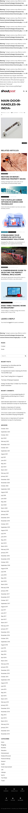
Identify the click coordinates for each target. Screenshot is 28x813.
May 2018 (3, 578)
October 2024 (4, 428)
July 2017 (3, 610)
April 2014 (3, 718)
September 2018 (5, 565)
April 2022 (3, 438)
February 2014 (5, 724)
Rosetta (3, 407)
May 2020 (3, 501)
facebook (6, 790)
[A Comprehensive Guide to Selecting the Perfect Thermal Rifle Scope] (14, 256)
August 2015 (4, 683)
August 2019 (4, 530)
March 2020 (4, 508)
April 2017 (3, 619)
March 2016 (4, 660)
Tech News (4, 778)
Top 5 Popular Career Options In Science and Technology (12, 202)
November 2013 (5, 734)
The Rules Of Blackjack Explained (10, 380)
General (4, 173)
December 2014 (5, 708)
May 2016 (3, 654)
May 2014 (3, 715)
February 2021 (5, 473)
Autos (2, 742)
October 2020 (4, 486)
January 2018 (4, 591)
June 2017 (3, 613)
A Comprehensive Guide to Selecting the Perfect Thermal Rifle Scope (13, 272)
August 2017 (4, 606)
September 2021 (5, 451)
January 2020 (4, 514)
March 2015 (4, 699)
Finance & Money (6, 302)
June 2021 (3, 460)
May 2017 (3, 616)
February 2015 (5, 702)
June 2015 (3, 689)
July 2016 (3, 648)
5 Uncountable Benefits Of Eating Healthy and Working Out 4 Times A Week (12, 396)
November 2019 (5, 521)
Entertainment (5, 753)
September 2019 (5, 527)
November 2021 (5, 444)
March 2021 (4, 470)
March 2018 (4, 584)
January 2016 (4, 667)
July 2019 (3, 533)
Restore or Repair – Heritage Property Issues (13, 178)
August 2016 (4, 645)
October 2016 (4, 638)
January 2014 (4, 727)
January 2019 (4, 552)
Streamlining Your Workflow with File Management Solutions (12, 237)
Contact (3, 346)
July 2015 (3, 686)
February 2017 (5, 625)
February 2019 (5, 549)
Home (2, 349)
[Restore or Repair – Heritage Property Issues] (14, 162)
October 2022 (4, 435)
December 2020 (5, 479)
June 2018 (3, 575)
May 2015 (3, 692)
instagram (20, 800)
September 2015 (5, 680)
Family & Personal (6, 756)
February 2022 (5, 441)
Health (3, 764)
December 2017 (5, 594)
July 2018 (3, 571)
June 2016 (3, 651)
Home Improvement (6, 767)
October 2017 (4, 600)
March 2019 (4, 546)
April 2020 (3, 505)
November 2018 (5, 559)
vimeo (6, 800)
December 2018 (5, 555)
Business (3, 747)
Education (5, 196)
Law (2, 769)
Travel (3, 780)
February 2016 (5, 664)
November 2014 (5, 711)
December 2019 (5, 517)
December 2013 (5, 730)
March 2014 (4, 721)
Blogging (3, 745)
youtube (13, 800)
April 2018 (3, 581)
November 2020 (5, 482)
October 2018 (4, 562)
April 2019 (3, 543)
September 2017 (5, 603)
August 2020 (4, 492)
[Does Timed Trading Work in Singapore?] (14, 291)
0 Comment (15, 112)
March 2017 (4, 622)
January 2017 (4, 629)
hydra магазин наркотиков (8, 401)
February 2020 (5, 511)
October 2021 (4, 447)
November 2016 (5, 635)
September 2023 (5, 432)
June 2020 (3, 498)
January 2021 (4, 476)
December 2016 (5, 632)
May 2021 (3, 463)
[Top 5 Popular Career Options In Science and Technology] (14, 190)
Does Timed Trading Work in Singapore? (13, 307)
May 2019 (3, 540)
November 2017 (5, 597)
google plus (14, 790)
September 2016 (5, 641)
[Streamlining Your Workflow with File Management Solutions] (14, 220)
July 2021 (3, 457)
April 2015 (3, 695)
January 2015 (4, 705)
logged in (10, 322)
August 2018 (4, 568)
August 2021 (4, 454)
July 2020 (3, 495)
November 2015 (5, 673)
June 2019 (3, 536)
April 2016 (3, 657)
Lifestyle (3, 772)
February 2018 (5, 587)
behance (22, 790)
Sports (3, 775)
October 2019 (4, 524)
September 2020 (5, 489)
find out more (4, 418)
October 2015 (4, 676)
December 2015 (5, 670)
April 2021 (3, 466)
